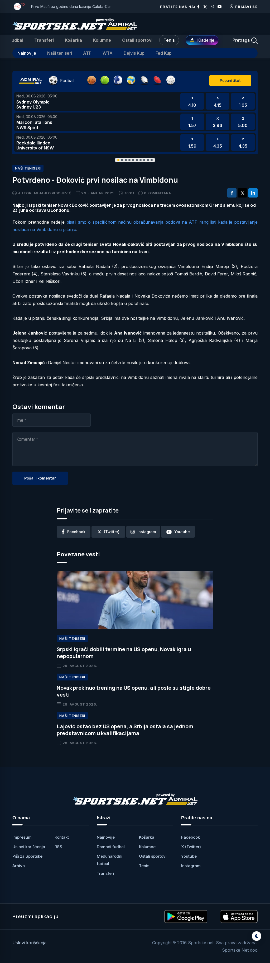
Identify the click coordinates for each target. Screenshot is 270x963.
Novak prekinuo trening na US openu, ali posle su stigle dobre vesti (134, 691)
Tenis (169, 40)
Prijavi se (246, 6)
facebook (76, 531)
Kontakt (62, 837)
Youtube (189, 856)
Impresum (22, 837)
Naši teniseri (59, 53)
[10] (17, 6)
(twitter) (111, 531)
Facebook (190, 837)
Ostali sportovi (137, 40)
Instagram (191, 865)
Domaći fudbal (111, 846)
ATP (87, 53)
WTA (108, 53)
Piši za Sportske (27, 856)
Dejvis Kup (134, 53)
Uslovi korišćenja (28, 846)
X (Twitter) (191, 846)
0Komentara (157, 193)
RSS (58, 846)
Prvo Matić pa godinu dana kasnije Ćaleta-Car (71, 6)
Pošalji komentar (40, 478)
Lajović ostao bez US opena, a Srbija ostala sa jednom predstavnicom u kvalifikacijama (125, 730)
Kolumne (102, 40)
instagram (146, 531)
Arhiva (18, 865)
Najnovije (26, 53)
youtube (182, 531)
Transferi (44, 40)
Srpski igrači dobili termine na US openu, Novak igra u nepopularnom (124, 653)
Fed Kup (164, 53)
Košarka (73, 40)
